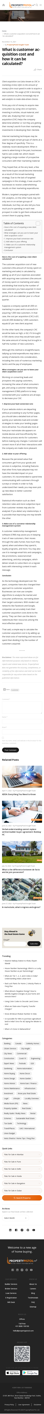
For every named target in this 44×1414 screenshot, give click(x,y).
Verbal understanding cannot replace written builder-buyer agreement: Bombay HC (21, 832)
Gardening (8, 1068)
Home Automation (24, 1068)
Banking (7, 1043)
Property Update (10, 1108)
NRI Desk (11, 1302)
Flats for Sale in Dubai (13, 1190)
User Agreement (24, 1405)
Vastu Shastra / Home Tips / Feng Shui (19, 1138)
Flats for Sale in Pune (12, 1162)
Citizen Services (10, 1048)
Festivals (22, 1063)
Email (4, 727)
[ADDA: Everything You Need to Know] (22, 777)
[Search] (36, 5)
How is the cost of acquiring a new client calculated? (20, 228)
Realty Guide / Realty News (14, 1113)
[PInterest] (27, 1269)
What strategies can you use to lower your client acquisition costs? (21, 234)
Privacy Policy (9, 1405)
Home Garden (25, 1078)
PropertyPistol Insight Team (18, 45)
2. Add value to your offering (15, 241)
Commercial (21, 1053)
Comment (6, 699)
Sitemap (33, 1307)
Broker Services (11, 1288)
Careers (33, 1288)
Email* (7, 940)
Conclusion (8, 250)
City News (8, 1053)
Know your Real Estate (27, 1093)
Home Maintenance (12, 1088)
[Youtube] (31, 1269)
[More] (35, 69)
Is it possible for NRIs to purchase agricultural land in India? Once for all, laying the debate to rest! (23, 1021)
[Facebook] (13, 1269)
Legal (6, 1098)
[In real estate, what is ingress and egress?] (22, 890)
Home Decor (25, 1073)
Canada (18, 1043)
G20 (32, 1063)
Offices (22, 1319)
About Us (33, 1284)
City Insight (25, 1048)
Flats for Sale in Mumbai (13, 1154)
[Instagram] (22, 1269)
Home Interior (9, 1083)
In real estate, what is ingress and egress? (21, 907)
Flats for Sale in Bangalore (14, 1183)
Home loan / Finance (28, 1083)
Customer (14, 690)
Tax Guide (8, 1123)
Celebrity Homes (32, 1043)
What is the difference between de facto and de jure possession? (21, 871)
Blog (33, 1293)
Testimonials (33, 1298)
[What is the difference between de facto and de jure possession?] (22, 852)
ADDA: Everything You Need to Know (19, 794)
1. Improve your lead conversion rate (18, 238)
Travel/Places (9, 1128)
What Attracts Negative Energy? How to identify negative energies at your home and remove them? (22, 994)
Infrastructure (30, 1088)
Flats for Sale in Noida (13, 1176)
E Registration (11, 1298)
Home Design (9, 1078)
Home (4, 31)
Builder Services (11, 1284)
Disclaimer (37, 1405)
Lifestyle (16, 1098)
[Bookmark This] (6, 689)
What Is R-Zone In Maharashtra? (17, 1029)
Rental (32, 1113)
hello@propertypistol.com (22, 1331)
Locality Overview (32, 1098)
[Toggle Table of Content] (36, 223)
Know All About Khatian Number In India (21, 1014)
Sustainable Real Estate (25, 1118)
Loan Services (11, 1293)
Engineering (35, 1058)
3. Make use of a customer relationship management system (19, 245)
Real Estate (26, 1108)
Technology (21, 1123)
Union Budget (9, 1133)
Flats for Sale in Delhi (12, 1169)
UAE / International (27, 1128)
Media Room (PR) (11, 1103)
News (25, 1103)
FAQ (33, 1302)
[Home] (3, 5)
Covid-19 (22, 1058)
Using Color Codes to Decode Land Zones (21, 1001)
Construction (9, 1058)
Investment (8, 1093)
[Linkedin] (17, 1269)
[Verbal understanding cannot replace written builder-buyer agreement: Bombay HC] (22, 812)
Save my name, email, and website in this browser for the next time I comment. (21, 742)
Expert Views (9, 1063)
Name (4, 717)
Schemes (7, 1118)
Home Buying (9, 1073)
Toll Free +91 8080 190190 (22, 1324)
